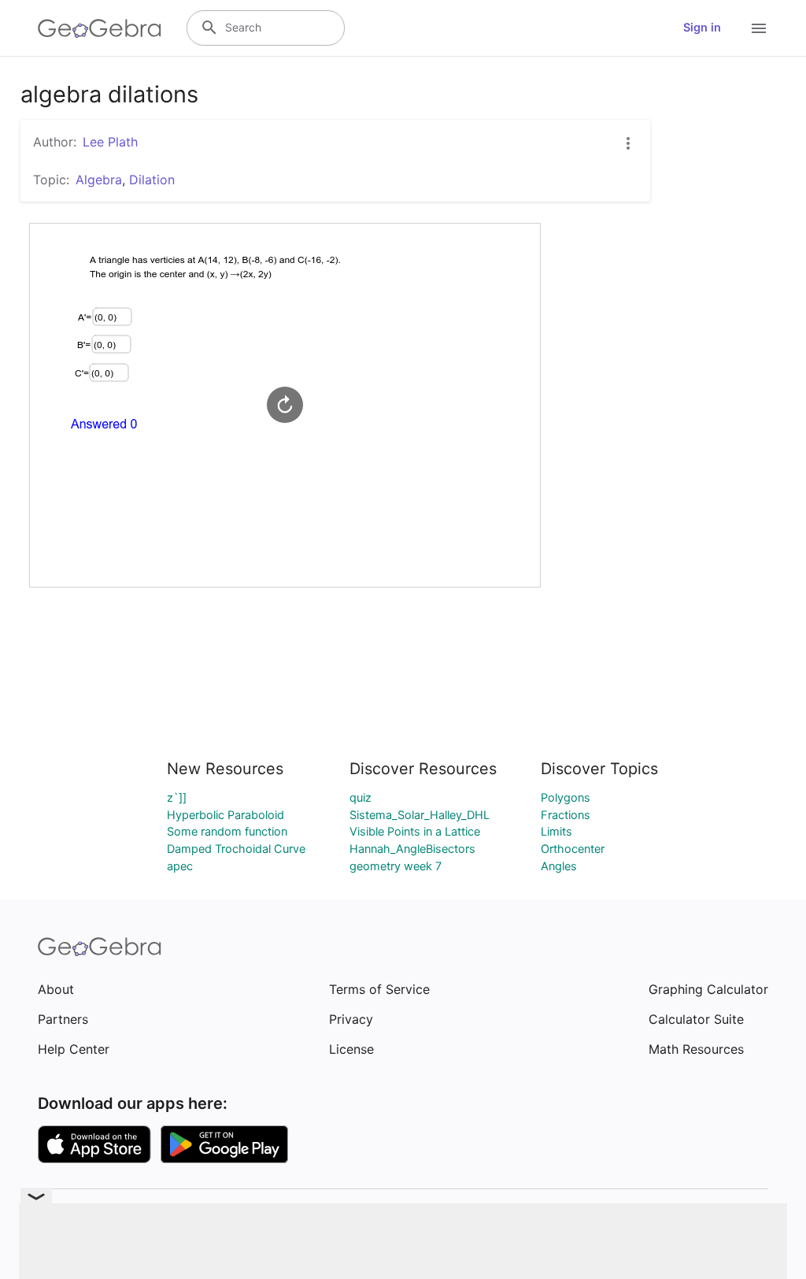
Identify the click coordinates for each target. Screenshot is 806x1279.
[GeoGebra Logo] (99, 28)
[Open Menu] (758, 28)
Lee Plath (110, 142)
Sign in (702, 27)
